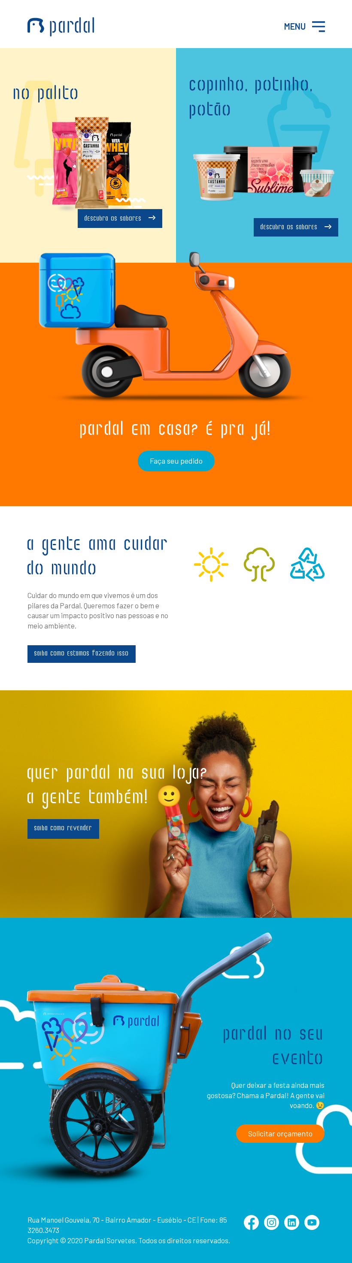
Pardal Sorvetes (60, 26)
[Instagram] (271, 1227)
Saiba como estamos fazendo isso (81, 654)
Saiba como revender (63, 828)
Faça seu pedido (176, 460)
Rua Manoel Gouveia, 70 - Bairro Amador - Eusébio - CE (111, 1219)
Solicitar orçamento (280, 1133)
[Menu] (318, 26)
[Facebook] (251, 1227)
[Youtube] (311, 1227)
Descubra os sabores (114, 219)
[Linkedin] (291, 1227)
